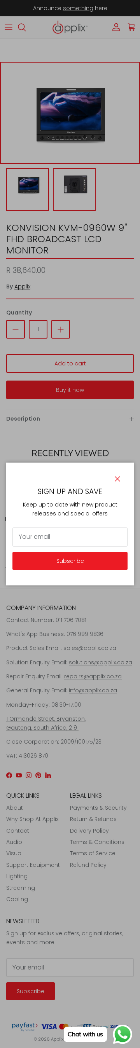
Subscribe (70, 561)
